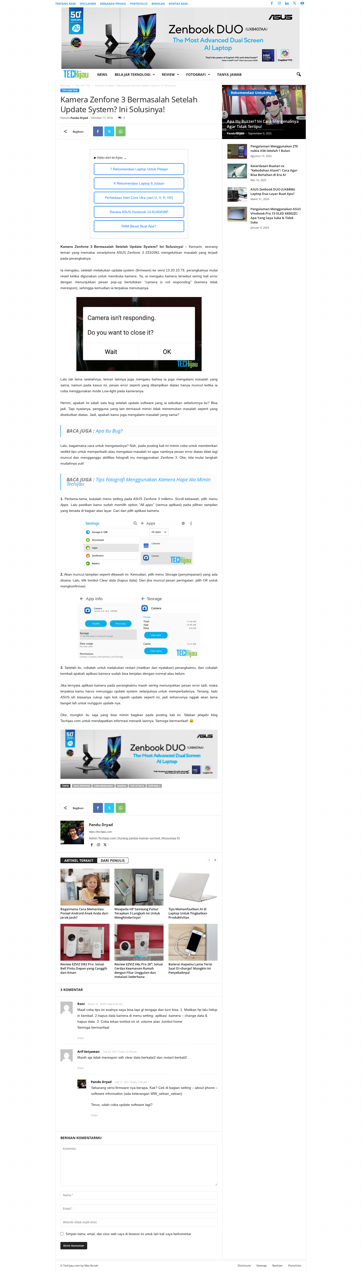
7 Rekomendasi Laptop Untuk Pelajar (139, 169)
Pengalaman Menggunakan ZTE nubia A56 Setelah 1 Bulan (274, 148)
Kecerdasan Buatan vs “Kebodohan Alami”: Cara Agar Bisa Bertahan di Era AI (273, 170)
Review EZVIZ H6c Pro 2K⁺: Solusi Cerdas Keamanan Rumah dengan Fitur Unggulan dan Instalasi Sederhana (138, 970)
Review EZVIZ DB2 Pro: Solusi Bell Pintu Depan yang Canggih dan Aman (83, 968)
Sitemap (261, 1265)
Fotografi (196, 74)
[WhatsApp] (120, 131)
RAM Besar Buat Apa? (139, 226)
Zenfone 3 (154, 785)
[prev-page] (209, 860)
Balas (80, 1037)
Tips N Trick (137, 785)
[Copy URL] (132, 131)
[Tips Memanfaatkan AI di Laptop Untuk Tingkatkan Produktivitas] (193, 887)
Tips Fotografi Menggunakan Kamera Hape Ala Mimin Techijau (139, 481)
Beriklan (158, 3)
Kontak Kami (178, 3)
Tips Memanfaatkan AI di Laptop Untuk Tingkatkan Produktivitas (187, 913)
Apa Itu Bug (108, 430)
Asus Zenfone (82, 785)
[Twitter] (295, 3)
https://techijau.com (100, 831)
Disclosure (244, 1265)
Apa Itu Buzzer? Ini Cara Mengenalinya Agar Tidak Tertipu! (263, 124)
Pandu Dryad (79, 118)
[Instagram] (279, 3)
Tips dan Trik (82, 85)
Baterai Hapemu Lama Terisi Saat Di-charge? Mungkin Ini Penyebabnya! (190, 968)
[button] (298, 74)
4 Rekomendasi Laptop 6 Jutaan (139, 183)
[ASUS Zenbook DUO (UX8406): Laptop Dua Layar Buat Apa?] (237, 194)
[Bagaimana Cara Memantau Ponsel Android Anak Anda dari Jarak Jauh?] (85, 887)
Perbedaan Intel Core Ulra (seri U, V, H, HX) (139, 198)
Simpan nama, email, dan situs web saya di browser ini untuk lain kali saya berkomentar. (129, 1234)
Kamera (121, 785)
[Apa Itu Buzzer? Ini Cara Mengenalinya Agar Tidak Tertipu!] (264, 112)
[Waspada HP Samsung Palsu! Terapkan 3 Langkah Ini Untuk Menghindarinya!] (139, 887)
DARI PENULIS (113, 860)
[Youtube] (302, 3)
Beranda (65, 85)
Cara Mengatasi (103, 785)
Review (168, 74)
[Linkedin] (287, 3)
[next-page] (215, 860)
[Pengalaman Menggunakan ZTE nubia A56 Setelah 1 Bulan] (237, 151)
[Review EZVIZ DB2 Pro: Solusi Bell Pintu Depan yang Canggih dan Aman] (85, 942)
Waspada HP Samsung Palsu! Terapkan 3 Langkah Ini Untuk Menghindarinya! (137, 913)
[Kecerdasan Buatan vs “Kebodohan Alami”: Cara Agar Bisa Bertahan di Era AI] (237, 171)
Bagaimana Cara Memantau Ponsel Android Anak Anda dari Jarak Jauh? (84, 913)
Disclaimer (88, 3)
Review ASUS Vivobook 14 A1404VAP (139, 212)
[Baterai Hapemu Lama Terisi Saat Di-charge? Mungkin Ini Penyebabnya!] (193, 942)
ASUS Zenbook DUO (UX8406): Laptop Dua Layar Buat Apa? (272, 191)
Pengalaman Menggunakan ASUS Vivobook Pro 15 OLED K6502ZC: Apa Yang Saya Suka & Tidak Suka (275, 215)
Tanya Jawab (229, 74)
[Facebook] (272, 3)
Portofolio (139, 3)
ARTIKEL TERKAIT (78, 860)
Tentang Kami (65, 3)
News (102, 74)
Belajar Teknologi (133, 74)
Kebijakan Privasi (113, 3)
